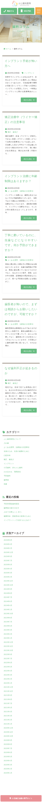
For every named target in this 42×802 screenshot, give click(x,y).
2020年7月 (8, 748)
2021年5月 (8, 707)
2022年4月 (8, 671)
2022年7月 (8, 658)
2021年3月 (8, 716)
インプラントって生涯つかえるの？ (17, 520)
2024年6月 (8, 601)
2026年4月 (8, 544)
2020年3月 (8, 765)
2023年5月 (8, 626)
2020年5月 (8, 756)
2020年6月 (8, 752)
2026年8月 (8, 540)
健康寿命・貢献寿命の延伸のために (17, 516)
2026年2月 (8, 548)
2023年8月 (8, 618)
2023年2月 (8, 634)
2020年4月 (8, 761)
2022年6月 (8, 662)
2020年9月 (8, 740)
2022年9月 (8, 654)
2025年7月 (8, 560)
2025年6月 (8, 564)
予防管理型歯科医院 (11, 504)
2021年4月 (8, 712)
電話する (10, 11)
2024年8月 (8, 593)
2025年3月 (8, 573)
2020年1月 (8, 773)
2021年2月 (8, 720)
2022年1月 (8, 683)
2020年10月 (8, 736)
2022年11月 (8, 646)
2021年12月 (8, 687)
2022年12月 (8, 642)
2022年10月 (8, 650)
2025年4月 (8, 569)
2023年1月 (8, 638)
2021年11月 (8, 691)
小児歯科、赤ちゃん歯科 (13, 468)
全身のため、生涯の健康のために (17, 451)
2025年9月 (8, 556)
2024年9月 (8, 589)
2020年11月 (8, 732)
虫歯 (5, 484)
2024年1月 (8, 609)
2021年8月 (8, 699)
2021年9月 (8, 695)
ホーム (8, 49)
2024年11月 (8, 581)
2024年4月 (8, 605)
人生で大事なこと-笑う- (13, 512)
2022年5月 (8, 667)
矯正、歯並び (13, 132)
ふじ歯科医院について (12, 439)
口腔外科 (7, 455)
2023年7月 (8, 622)
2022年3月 (8, 675)
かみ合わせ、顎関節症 (12, 472)
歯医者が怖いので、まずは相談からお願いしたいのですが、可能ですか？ (21, 309)
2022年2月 (8, 679)
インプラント (29, 73)
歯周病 (6, 480)
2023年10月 (8, 613)
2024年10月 (8, 585)
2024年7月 (8, 597)
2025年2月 (8, 577)
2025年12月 (8, 552)
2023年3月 (8, 630)
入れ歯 (6, 443)
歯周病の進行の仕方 (11, 508)
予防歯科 (7, 476)
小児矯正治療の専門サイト (22, 798)
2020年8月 (8, 744)
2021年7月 (8, 703)
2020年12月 (8, 728)
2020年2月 (8, 769)
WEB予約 (27, 11)
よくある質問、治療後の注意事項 (20, 191)
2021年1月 (8, 724)
